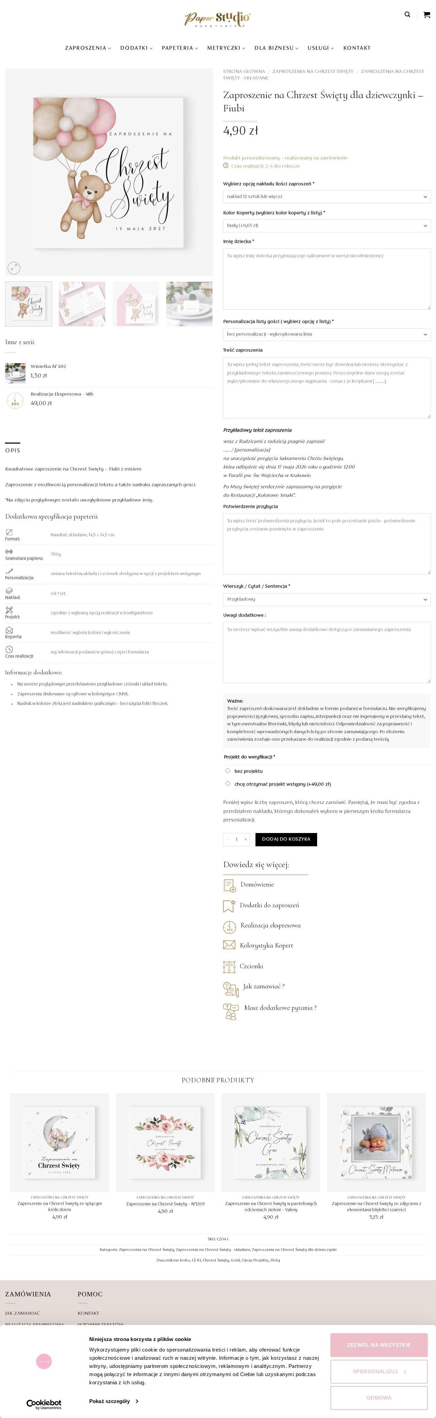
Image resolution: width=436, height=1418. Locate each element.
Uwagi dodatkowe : (245, 615)
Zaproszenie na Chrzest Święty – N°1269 (165, 1204)
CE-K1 (196, 1261)
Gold (235, 1261)
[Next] (200, 172)
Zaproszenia (85, 48)
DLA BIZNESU (274, 48)
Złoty (275, 1261)
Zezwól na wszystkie (379, 1345)
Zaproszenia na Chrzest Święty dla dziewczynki (294, 1250)
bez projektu (248, 771)
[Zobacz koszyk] (427, 14)
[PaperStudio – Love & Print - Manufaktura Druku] (218, 19)
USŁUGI (318, 48)
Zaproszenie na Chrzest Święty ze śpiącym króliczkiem (59, 1207)
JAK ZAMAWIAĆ (22, 1313)
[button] (408, 14)
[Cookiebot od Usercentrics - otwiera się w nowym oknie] (44, 1405)
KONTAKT (357, 48)
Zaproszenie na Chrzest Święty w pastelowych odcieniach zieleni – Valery (271, 1207)
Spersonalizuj (375, 1371)
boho (185, 1261)
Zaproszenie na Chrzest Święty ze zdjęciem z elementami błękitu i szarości (376, 1207)
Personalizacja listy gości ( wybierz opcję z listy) (278, 321)
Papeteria (177, 48)
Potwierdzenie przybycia (251, 506)
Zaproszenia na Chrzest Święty (312, 71)
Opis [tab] (12, 451)
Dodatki (134, 48)
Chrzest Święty (216, 1261)
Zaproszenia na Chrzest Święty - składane (213, 1250)
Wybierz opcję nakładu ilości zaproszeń (268, 184)
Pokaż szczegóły (109, 1401)
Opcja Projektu (255, 1261)
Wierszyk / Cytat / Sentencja (256, 586)
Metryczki (223, 48)
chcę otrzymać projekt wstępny (282, 784)
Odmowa (379, 1398)
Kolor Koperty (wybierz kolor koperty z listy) (274, 213)
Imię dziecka (238, 241)
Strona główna (244, 71)
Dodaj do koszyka (286, 839)
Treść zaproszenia (243, 350)
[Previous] (18, 172)
